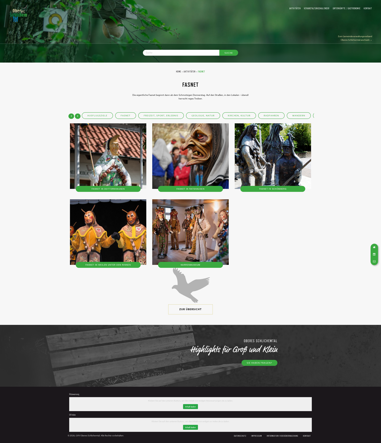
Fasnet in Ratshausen (190, 188)
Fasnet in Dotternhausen (108, 188)
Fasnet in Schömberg (273, 188)
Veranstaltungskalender (316, 8)
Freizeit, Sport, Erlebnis (161, 115)
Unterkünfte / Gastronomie (346, 8)
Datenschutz (240, 436)
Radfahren (271, 115)
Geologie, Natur (203, 115)
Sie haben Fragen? (259, 362)
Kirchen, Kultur (239, 115)
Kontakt (368, 8)
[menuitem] (295, 8)
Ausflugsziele (97, 115)
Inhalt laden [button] (190, 406)
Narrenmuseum (190, 264)
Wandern (298, 115)
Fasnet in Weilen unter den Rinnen (108, 264)
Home (178, 71)
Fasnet (126, 115)
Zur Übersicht (190, 309)
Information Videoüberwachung (282, 436)
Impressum (256, 436)
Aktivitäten (295, 8)
